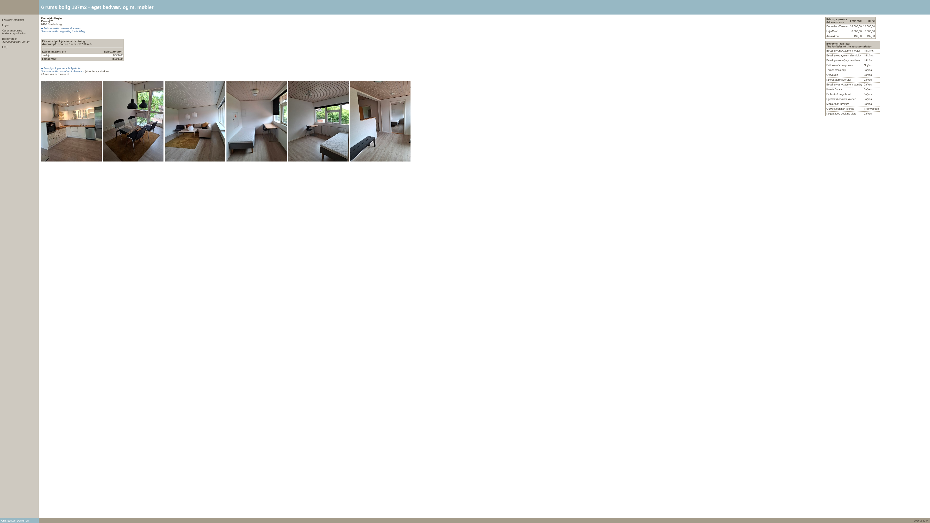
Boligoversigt (16, 40)
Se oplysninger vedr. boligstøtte (62, 70)
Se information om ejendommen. (63, 30)
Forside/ (13, 19)
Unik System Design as (15, 520)
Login (5, 25)
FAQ (5, 47)
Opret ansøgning (13, 32)
